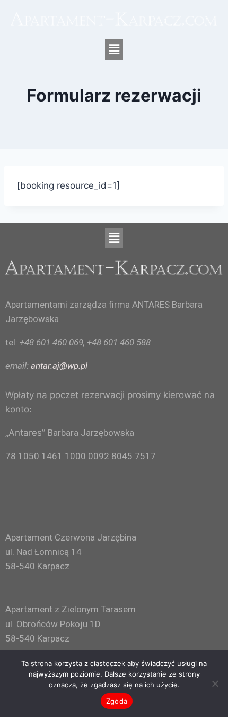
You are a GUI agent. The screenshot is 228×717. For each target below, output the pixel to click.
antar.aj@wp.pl (59, 365)
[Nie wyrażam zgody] (214, 683)
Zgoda (116, 701)
